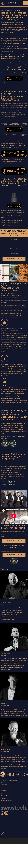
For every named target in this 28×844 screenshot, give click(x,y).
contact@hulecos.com (6, 800)
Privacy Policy (4, 782)
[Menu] (25, 3)
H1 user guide (4, 784)
